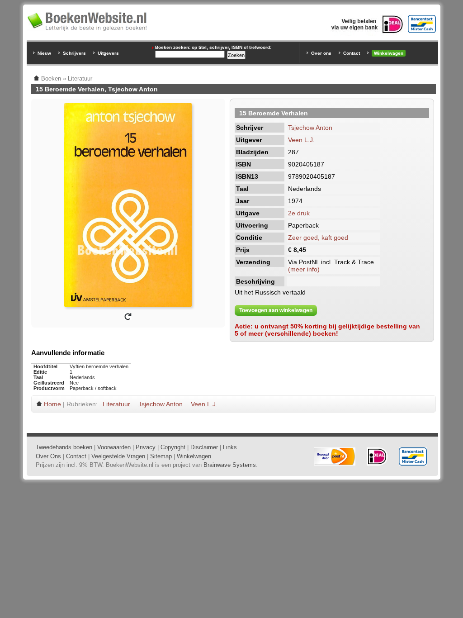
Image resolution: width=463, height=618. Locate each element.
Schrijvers (74, 53)
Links (230, 447)
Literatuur (116, 404)
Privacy (146, 447)
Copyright (173, 447)
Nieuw (44, 53)
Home (52, 404)
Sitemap (161, 456)
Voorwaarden (114, 447)
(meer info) (304, 269)
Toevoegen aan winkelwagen (275, 310)
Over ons (321, 53)
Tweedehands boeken (64, 447)
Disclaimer (204, 447)
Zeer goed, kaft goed (318, 237)
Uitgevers (108, 53)
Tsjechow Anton (310, 127)
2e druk (299, 213)
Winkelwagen (388, 53)
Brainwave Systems (229, 464)
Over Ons (48, 456)
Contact (351, 53)
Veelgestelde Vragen (118, 456)
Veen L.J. (301, 139)
